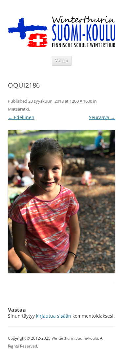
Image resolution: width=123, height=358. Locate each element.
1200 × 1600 (81, 101)
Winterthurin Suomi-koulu (74, 338)
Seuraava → (102, 117)
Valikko (61, 60)
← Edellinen (21, 117)
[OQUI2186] (61, 201)
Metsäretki (18, 109)
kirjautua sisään (53, 316)
